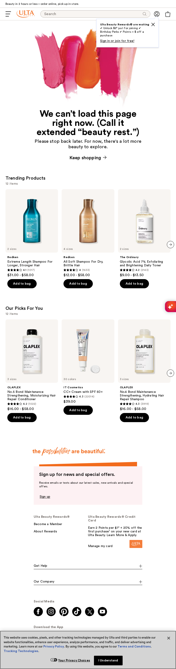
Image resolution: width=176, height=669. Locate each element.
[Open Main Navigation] (8, 14)
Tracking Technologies (21, 651)
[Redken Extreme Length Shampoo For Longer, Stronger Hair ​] (32, 233)
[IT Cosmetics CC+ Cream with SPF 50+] (88, 361)
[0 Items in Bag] (167, 14)
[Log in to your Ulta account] (157, 14)
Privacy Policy (53, 646)
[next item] (170, 244)
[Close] (169, 638)
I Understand (108, 660)
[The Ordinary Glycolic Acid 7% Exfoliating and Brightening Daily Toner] (144, 233)
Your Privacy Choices (74, 660)
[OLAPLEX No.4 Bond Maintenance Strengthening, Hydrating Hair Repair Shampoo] (144, 365)
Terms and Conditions (134, 646)
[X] (153, 24)
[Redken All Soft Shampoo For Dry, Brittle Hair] (88, 233)
